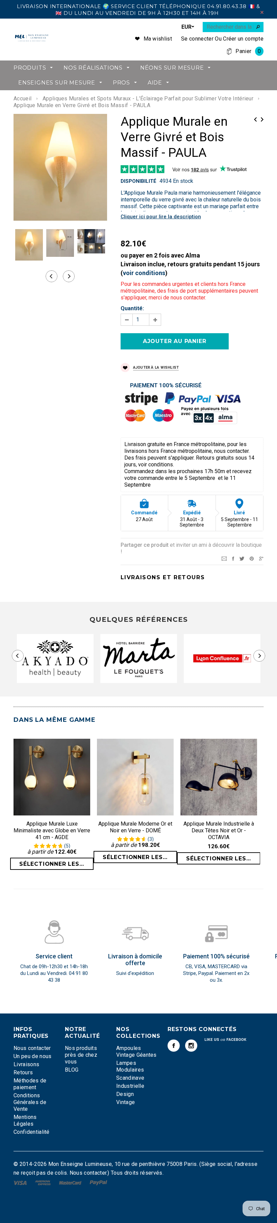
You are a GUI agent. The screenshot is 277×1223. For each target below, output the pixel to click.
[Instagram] (191, 1045)
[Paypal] (98, 1182)
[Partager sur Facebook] (233, 558)
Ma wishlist (158, 38)
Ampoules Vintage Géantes (136, 1051)
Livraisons (26, 1064)
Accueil (22, 98)
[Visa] (21, 1182)
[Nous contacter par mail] (224, 558)
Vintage (125, 1102)
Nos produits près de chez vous (81, 1055)
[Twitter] (242, 558)
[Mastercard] (71, 1182)
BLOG (71, 1070)
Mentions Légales (25, 1120)
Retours (23, 1072)
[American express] (43, 1182)
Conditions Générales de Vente (30, 1102)
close (261, 12)
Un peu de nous (32, 1056)
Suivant (262, 119)
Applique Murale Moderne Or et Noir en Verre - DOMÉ (135, 827)
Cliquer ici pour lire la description (161, 217)
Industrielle (130, 1086)
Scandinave (130, 1078)
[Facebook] (174, 1045)
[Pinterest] (252, 558)
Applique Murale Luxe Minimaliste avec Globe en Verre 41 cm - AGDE (52, 830)
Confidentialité (32, 1132)
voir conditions (144, 272)
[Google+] (261, 558)
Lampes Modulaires (130, 1066)
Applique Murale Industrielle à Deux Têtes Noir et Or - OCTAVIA (218, 830)
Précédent (255, 119)
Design (125, 1094)
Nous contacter (32, 1048)
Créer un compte (243, 38)
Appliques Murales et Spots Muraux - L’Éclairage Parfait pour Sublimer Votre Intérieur (148, 98)
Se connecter (197, 38)
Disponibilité (138, 181)
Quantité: (132, 308)
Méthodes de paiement (30, 1084)
